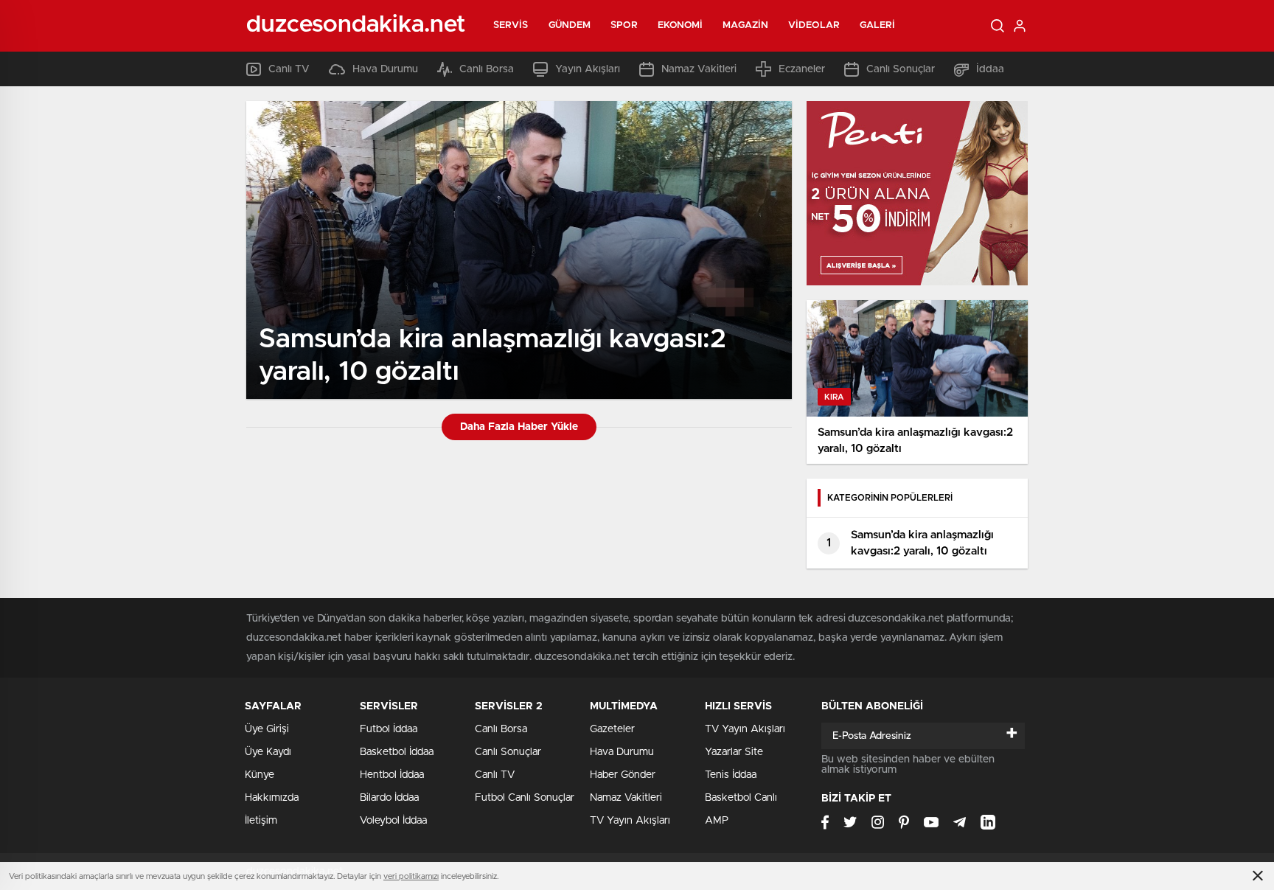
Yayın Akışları (587, 69)
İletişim (261, 821)
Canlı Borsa (486, 69)
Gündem (570, 25)
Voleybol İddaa (393, 821)
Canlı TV (289, 69)
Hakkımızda (272, 798)
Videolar (814, 25)
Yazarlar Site (734, 752)
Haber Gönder (622, 775)
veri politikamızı (411, 876)
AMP (716, 821)
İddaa (990, 69)
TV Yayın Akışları (630, 821)
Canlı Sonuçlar (900, 69)
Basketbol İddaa (397, 752)
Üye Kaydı (268, 752)
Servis (511, 25)
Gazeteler (612, 729)
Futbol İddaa (388, 729)
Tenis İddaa (730, 775)
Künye (259, 775)
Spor (623, 25)
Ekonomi (680, 25)
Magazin (745, 25)
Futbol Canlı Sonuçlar (524, 798)
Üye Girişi (267, 729)
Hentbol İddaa (392, 775)
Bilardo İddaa (389, 798)
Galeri (878, 25)
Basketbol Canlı (741, 798)
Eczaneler (802, 69)
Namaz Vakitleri (699, 69)
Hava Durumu (385, 69)
